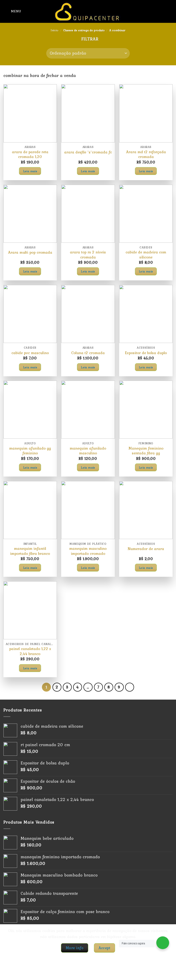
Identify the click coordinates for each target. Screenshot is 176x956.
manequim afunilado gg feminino (30, 451)
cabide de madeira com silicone (146, 255)
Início (54, 30)
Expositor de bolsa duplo (146, 353)
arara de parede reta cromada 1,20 (30, 154)
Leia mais (30, 171)
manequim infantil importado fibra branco (30, 551)
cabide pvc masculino (30, 353)
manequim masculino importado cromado (88, 551)
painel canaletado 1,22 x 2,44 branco (30, 651)
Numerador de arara (146, 548)
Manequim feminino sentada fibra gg (146, 451)
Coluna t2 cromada (88, 353)
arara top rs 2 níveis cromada (88, 255)
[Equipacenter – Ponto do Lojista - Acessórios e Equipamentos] (88, 11)
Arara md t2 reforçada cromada (146, 154)
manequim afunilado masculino (88, 451)
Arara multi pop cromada (30, 252)
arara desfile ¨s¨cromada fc (88, 152)
